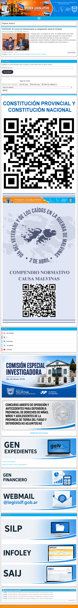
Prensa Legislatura (9, 31)
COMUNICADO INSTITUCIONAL (39, 433)
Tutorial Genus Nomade (8, 461)
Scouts (39, 54)
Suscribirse (7, 72)
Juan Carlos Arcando (18, 54)
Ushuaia (44, 54)
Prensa (27, 31)
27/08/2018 (19, 31)
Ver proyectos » (71, 600)
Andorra (10, 54)
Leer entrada (71, 52)
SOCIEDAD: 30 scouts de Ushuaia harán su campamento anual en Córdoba (32, 29)
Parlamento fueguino (30, 54)
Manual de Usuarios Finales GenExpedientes (14, 464)
